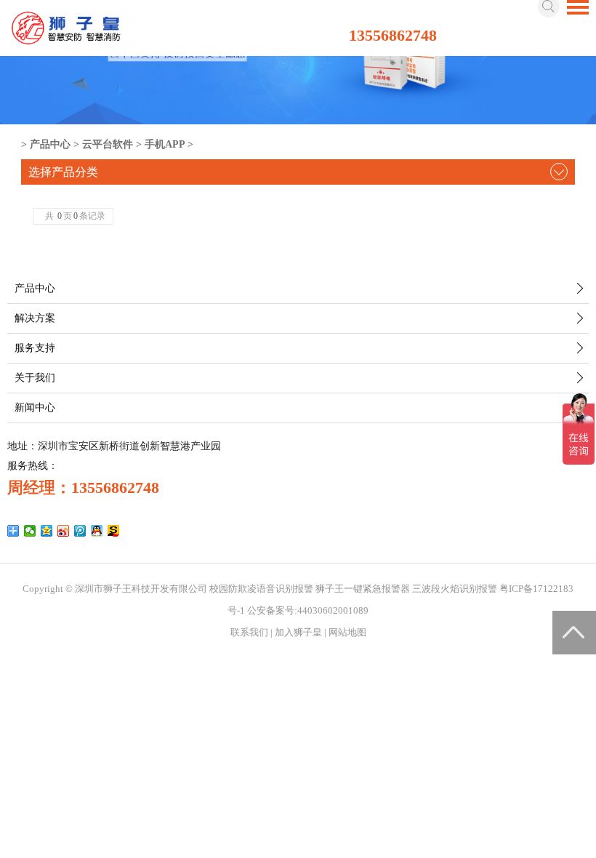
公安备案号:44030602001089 (308, 610)
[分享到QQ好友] (97, 531)
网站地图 (347, 632)
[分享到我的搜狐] (114, 531)
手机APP (165, 144)
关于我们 (35, 377)
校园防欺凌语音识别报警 (261, 588)
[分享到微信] (30, 531)
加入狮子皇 (298, 632)
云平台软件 (107, 144)
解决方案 (35, 318)
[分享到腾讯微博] (80, 531)
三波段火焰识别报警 (454, 588)
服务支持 (35, 347)
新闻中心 (35, 407)
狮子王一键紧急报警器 (362, 588)
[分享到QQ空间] (47, 531)
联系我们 (249, 632)
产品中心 (50, 144)
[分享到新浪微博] (63, 531)
